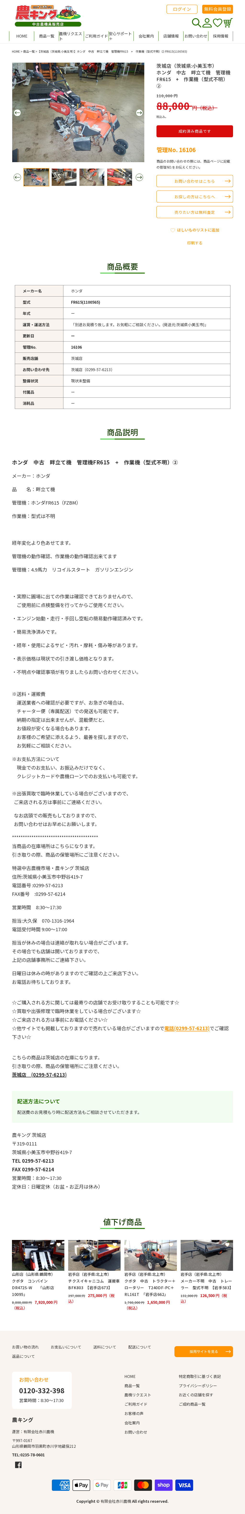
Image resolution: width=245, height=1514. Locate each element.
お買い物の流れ (25, 1347)
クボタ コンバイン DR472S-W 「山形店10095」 (33, 1287)
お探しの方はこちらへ (194, 196)
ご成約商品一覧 (192, 1404)
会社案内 (132, 1423)
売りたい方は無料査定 (194, 212)
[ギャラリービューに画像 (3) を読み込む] (92, 177)
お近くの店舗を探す (196, 1395)
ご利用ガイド (135, 1404)
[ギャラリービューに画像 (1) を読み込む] (36, 177)
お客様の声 (134, 1413)
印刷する (194, 243)
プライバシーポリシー (198, 1385)
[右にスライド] (139, 112)
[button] (121, 36)
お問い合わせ (135, 1432)
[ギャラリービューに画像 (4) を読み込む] (119, 177)
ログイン (182, 9)
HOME (16, 51)
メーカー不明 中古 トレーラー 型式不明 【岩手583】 (207, 1284)
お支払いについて (66, 1347)
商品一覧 (29, 51)
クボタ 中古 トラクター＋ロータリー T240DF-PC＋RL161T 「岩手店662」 (150, 1287)
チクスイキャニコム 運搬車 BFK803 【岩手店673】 (94, 1284)
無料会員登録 (217, 9)
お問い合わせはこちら (194, 181)
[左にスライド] (17, 112)
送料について (104, 1347)
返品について (23, 1356)
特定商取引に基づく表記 (200, 1376)
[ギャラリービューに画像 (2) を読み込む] (64, 177)
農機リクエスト (137, 1395)
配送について (139, 1347)
